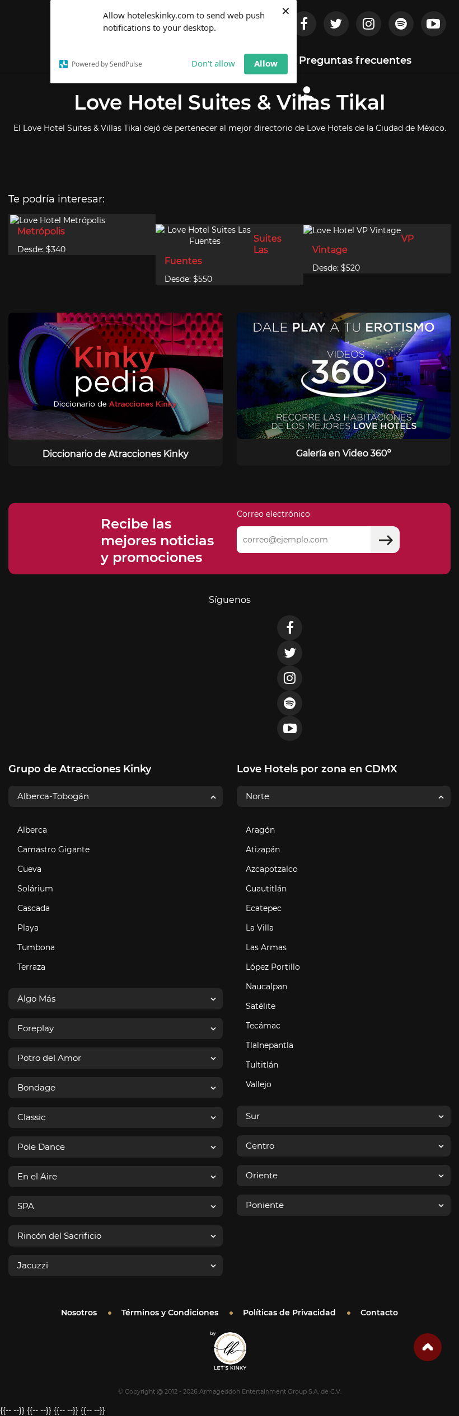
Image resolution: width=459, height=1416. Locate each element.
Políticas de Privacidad (289, 1313)
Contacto (379, 1313)
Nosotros (79, 1313)
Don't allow (213, 63)
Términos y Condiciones (169, 1313)
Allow (266, 63)
